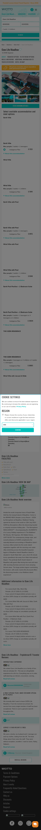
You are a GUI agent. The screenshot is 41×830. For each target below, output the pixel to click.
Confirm (18, 430)
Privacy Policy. (21, 406)
